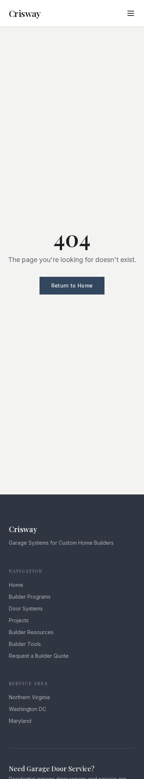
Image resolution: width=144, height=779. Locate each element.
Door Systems (26, 608)
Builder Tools (25, 644)
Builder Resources (31, 632)
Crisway (25, 13)
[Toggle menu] (130, 13)
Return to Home (72, 285)
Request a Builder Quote (39, 656)
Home (16, 585)
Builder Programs (30, 596)
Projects (19, 620)
